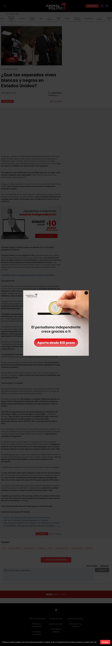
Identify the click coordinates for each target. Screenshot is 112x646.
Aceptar (105, 642)
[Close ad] (86, 293)
